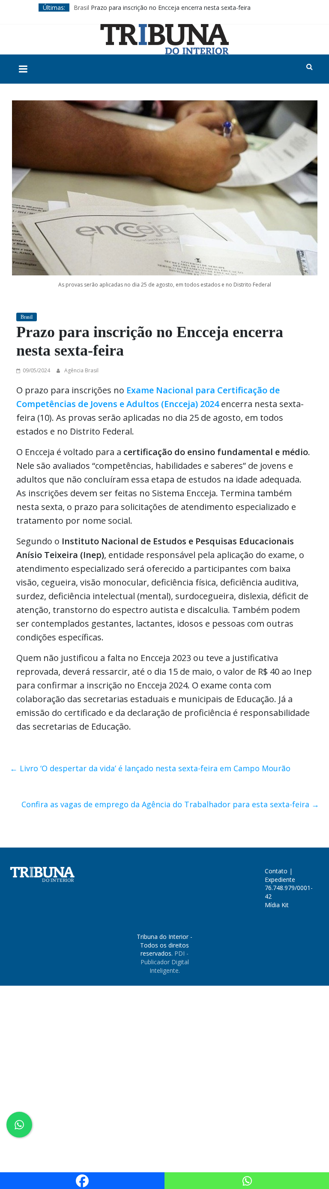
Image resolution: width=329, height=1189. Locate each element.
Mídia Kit (277, 905)
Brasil (81, 7)
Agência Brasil (81, 370)
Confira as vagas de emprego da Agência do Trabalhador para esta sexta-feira (170, 804)
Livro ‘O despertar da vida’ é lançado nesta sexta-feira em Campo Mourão (150, 768)
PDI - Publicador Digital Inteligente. (165, 961)
